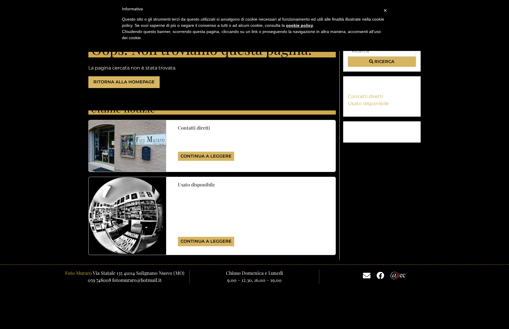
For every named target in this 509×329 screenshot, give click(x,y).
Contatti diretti (365, 96)
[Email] (367, 275)
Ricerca (383, 61)
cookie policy (299, 25)
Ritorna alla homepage (124, 82)
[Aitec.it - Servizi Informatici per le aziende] (398, 275)
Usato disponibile (368, 103)
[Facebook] (380, 275)
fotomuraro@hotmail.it (137, 280)
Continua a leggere (206, 156)
